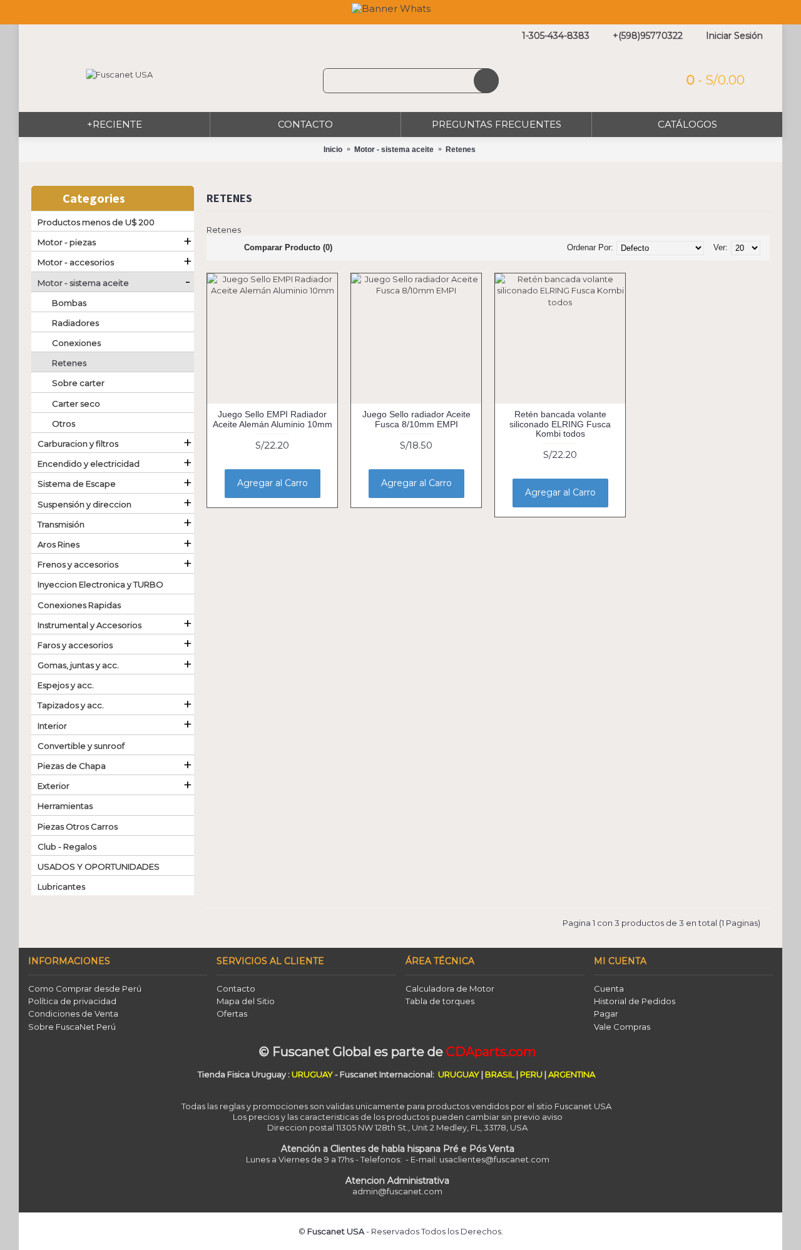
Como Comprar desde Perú (84, 988)
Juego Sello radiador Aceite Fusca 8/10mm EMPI (416, 419)
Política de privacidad (72, 1001)
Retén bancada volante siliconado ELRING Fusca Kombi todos (560, 424)
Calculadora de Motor (450, 988)
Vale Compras (622, 1027)
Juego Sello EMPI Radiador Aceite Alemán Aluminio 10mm (272, 419)
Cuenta (609, 988)
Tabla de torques (440, 1001)
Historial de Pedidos (634, 1001)
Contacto (236, 988)
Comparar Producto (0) (288, 247)
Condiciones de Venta (73, 1014)
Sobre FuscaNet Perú (72, 1027)
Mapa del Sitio (246, 1001)
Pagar (606, 1014)
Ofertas (232, 1014)
